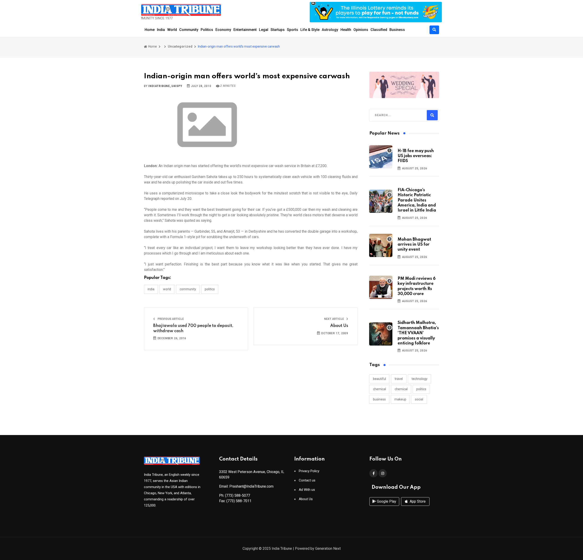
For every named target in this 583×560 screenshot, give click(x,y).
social (419, 399)
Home (150, 30)
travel (399, 379)
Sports (292, 30)
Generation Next (328, 548)
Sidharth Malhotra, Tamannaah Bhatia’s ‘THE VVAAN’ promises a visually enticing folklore (418, 333)
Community (188, 30)
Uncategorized (180, 46)
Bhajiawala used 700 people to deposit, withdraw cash (193, 328)
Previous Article (170, 319)
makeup (400, 399)
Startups (278, 30)
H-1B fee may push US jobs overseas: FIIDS (416, 156)
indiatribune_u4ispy (165, 86)
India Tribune (282, 548)
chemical (379, 389)
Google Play (386, 501)
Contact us (307, 480)
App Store (417, 501)
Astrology (330, 30)
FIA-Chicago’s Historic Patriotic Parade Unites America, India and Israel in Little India (417, 200)
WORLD (167, 289)
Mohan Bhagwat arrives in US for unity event (414, 244)
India (161, 30)
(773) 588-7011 (238, 501)
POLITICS (210, 289)
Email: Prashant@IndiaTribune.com (246, 486)
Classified (379, 30)
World (172, 30)
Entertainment (245, 30)
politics (421, 389)
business (379, 399)
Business (397, 30)
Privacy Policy (309, 471)
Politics (207, 30)
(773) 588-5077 (237, 495)
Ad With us (307, 489)
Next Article (334, 319)
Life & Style (310, 30)
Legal (263, 30)
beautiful (379, 379)
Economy (223, 30)
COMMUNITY (188, 289)
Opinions (360, 30)
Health (345, 30)
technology (419, 379)
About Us (339, 326)
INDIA (151, 289)
